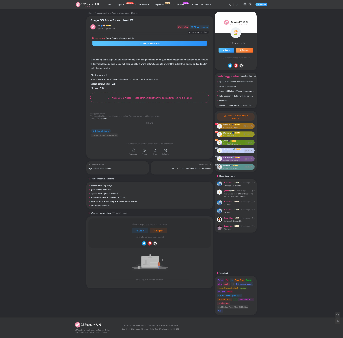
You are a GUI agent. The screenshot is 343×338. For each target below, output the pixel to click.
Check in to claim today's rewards (237, 117)
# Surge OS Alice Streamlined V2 (105, 135)
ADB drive (223, 100)
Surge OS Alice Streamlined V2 (112, 20)
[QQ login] (144, 243)
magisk (227, 284)
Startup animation (246, 299)
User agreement (138, 325)
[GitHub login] (155, 243)
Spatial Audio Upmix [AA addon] (104, 193)
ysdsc (226, 191)
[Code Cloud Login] (150, 243)
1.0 (231, 280)
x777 (225, 141)
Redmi (248, 280)
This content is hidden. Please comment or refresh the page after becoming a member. (150, 97)
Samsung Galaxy (224, 299)
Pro (227, 280)
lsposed (243, 288)
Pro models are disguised (228, 288)
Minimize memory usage (101, 185)
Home (91, 13)
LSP (98, 25)
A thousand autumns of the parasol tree (229, 182)
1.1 (233, 284)
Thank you (228, 229)
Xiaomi (229, 291)
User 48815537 (229, 218)
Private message (200, 27)
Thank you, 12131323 (232, 186)
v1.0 (235, 299)
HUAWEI (221, 291)
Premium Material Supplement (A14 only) (108, 197)
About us (164, 325)
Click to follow (101, 118)
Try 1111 (227, 204)
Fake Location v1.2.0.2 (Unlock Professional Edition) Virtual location (247, 95)
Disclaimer (174, 325)
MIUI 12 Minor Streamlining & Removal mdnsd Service (114, 201)
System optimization (120, 13)
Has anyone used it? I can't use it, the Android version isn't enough (238, 195)
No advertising (223, 303)
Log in (141, 230)
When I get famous (227, 124)
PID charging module (244, 284)
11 (193, 32)
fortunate (227, 157)
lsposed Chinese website (145, 329)
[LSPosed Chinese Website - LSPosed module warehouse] (88, 324)
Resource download (151, 43)
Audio (220, 310)
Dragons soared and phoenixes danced (227, 132)
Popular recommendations (228, 76)
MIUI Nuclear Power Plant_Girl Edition (233, 307)
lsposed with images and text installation (236, 81)
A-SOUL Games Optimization (229, 295)
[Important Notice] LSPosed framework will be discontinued (244, 91)
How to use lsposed (227, 86)
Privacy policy (152, 325)
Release (263, 4)
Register (159, 230)
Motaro (226, 165)
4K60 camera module (100, 205)
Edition (220, 280)
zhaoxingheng (228, 149)
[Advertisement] (147, 53)
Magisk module (103, 13)
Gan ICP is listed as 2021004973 (167, 329)
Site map (125, 325)
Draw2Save (239, 280)
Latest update (246, 76)
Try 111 (227, 213)
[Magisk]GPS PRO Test (101, 189)
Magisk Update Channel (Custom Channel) (237, 105)
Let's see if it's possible (233, 221)
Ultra (220, 284)
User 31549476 (229, 226)
